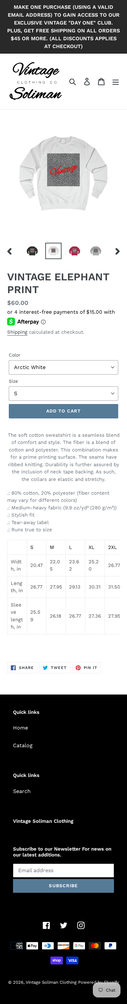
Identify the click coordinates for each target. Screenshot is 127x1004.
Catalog (23, 745)
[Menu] (115, 81)
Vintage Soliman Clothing (51, 982)
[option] (32, 251)
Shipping (17, 332)
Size (13, 381)
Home (20, 728)
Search (22, 791)
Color (15, 355)
